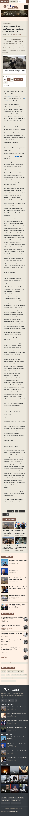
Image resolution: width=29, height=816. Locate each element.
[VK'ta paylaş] (23, 511)
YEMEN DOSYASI (16, 800)
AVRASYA (24, 677)
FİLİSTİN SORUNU (11, 680)
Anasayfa (4, 23)
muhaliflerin (10, 96)
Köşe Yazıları (10, 814)
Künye (15, 814)
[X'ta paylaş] (20, 511)
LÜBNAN (4, 677)
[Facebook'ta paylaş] (9, 511)
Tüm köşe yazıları (14, 663)
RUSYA (8, 674)
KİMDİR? (25, 674)
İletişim (19, 814)
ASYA (3, 674)
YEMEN (3, 680)
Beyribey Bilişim (13, 811)
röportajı (17, 156)
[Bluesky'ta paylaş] (16, 511)
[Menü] (26, 7)
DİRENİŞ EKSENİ (16, 677)
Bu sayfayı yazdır (17, 34)
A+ (12, 79)
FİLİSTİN (3, 671)
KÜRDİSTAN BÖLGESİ (16, 674)
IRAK (9, 671)
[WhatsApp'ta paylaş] (12, 511)
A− (5, 79)
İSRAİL (9, 23)
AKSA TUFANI (12, 797)
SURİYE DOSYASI (16, 803)
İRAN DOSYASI (5, 800)
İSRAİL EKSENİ (5, 803)
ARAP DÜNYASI (20, 671)
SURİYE (9, 677)
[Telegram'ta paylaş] (4, 514)
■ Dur (6, 82)
